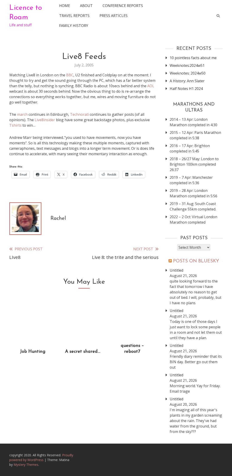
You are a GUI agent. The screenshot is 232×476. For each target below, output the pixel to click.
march (22, 114)
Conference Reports (123, 5)
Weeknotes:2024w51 (187, 65)
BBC (69, 74)
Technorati (79, 114)
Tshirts (15, 125)
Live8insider (45, 119)
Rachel (58, 218)
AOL (150, 85)
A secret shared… (82, 351)
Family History (73, 25)
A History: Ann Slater (187, 80)
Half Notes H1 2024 (186, 88)
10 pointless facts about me (193, 57)
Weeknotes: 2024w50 (187, 73)
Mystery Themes (26, 464)
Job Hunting (32, 351)
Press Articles (113, 15)
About (86, 5)
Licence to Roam (25, 12)
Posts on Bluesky (196, 261)
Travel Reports (74, 15)
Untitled (176, 270)
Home (64, 5)
